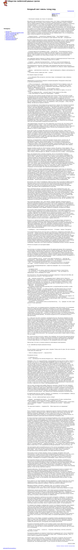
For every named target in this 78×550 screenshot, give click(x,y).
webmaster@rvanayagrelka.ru (9, 548)
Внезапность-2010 (10, 37)
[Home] (5, 3)
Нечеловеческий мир (10, 39)
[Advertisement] (14, 17)
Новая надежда (56, 13)
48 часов (8, 31)
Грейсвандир (70, 11)
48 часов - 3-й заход (10, 35)
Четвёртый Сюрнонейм (11, 38)
